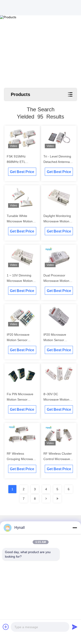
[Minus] (74, 527)
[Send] (74, 627)
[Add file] (6, 627)
